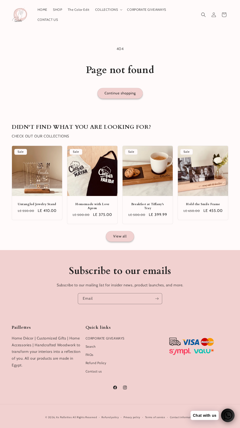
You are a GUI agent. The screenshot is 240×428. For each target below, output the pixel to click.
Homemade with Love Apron (92, 206)
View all (120, 236)
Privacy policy (132, 417)
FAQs (90, 355)
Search (91, 346)
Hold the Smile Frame (203, 204)
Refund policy (110, 417)
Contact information (182, 417)
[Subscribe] (157, 298)
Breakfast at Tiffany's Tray (147, 206)
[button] (108, 10)
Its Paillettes (64, 417)
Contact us (94, 371)
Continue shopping (120, 93)
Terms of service (155, 417)
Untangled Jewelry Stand (37, 204)
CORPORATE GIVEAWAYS (105, 338)
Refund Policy (96, 363)
